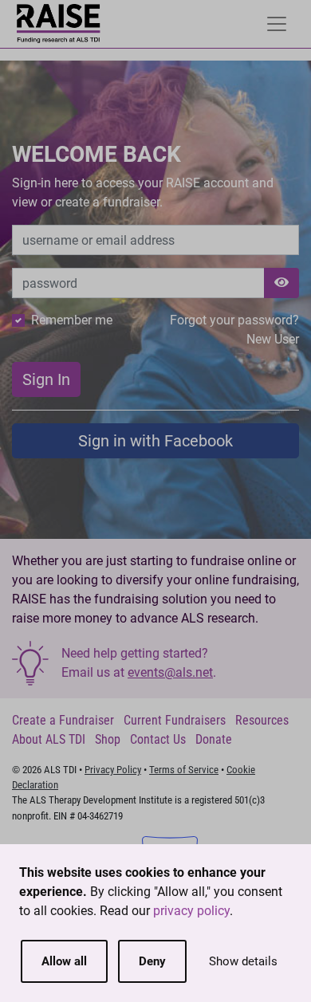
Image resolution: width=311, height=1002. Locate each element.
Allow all (64, 961)
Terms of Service (183, 770)
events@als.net (170, 672)
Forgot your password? (234, 320)
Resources (262, 720)
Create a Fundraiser (63, 720)
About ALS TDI (48, 739)
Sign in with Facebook (155, 440)
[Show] (281, 283)
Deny (152, 961)
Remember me (71, 320)
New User (272, 339)
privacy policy (191, 910)
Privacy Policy (113, 770)
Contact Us (158, 739)
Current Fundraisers (175, 720)
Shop (107, 739)
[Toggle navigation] (276, 24)
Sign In (46, 379)
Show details (243, 961)
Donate (213, 739)
